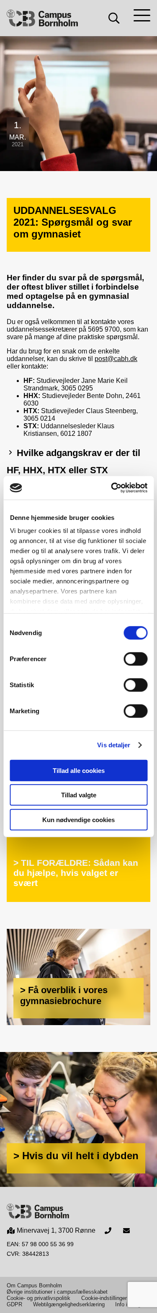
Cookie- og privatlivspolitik (38, 1298)
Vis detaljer (113, 745)
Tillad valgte (78, 795)
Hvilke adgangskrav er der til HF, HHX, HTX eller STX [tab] (73, 461)
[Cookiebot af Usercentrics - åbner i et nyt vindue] (111, 487)
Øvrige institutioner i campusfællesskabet (57, 1292)
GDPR (14, 1304)
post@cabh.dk (116, 358)
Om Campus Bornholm (34, 1285)
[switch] (135, 658)
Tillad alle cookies (79, 770)
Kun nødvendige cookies (78, 819)
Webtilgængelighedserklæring (69, 1304)
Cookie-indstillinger (104, 1298)
